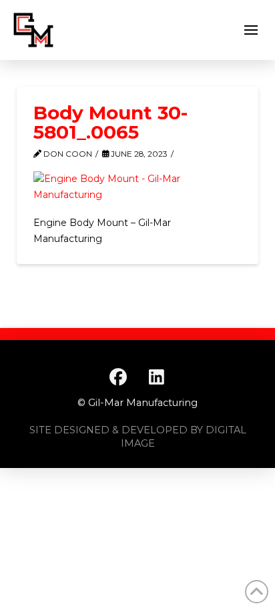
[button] (251, 30)
